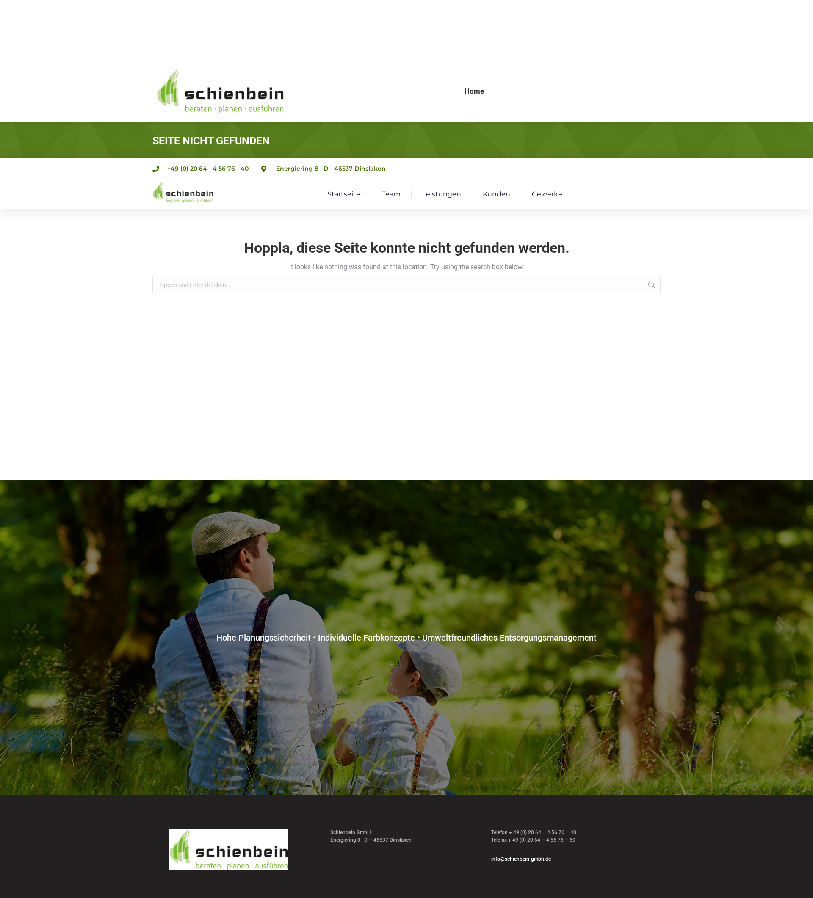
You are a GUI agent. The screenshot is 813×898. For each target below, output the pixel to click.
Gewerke (547, 194)
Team (391, 194)
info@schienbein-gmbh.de (521, 859)
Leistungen (441, 194)
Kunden (496, 194)
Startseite (343, 194)
